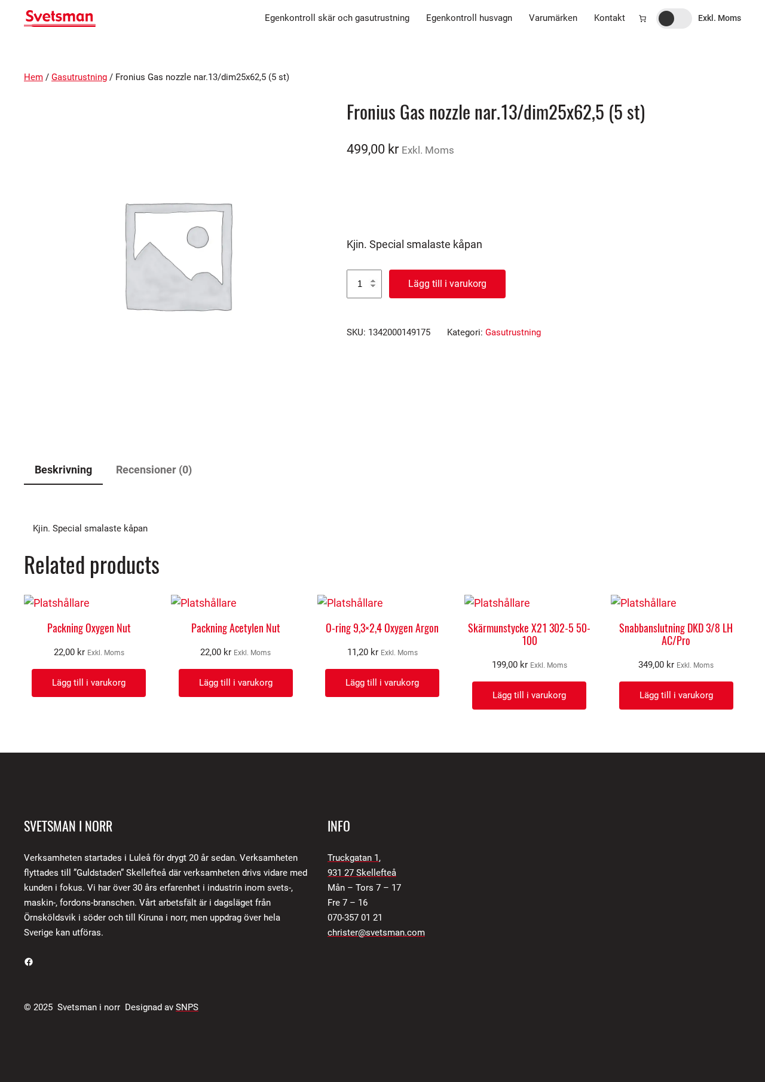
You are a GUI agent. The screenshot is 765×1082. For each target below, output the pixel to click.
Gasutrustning (79, 77)
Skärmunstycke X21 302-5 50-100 (529, 634)
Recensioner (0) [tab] (154, 469)
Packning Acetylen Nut (235, 628)
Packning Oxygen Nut (89, 628)
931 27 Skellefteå (362, 872)
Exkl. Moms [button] (719, 18)
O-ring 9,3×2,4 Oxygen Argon (382, 628)
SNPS (187, 1007)
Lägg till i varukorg (447, 283)
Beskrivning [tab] (63, 469)
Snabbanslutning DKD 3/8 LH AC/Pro (676, 634)
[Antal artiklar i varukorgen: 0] (642, 18)
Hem (33, 77)
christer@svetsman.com (376, 932)
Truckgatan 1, (354, 857)
